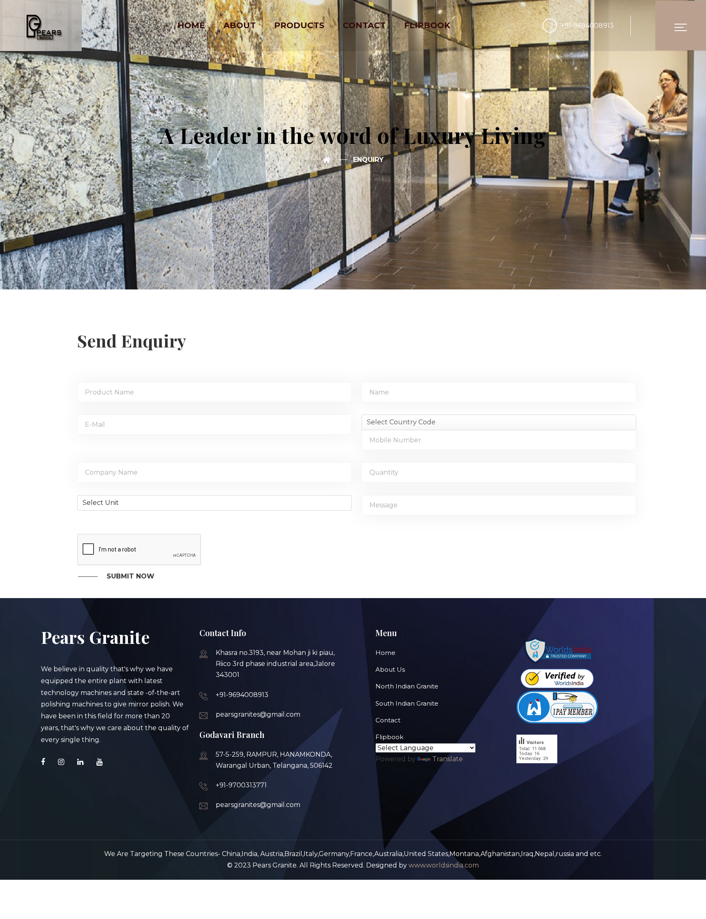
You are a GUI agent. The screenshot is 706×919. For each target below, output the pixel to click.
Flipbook (389, 737)
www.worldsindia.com (444, 865)
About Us (390, 669)
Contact (387, 720)
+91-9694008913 (587, 25)
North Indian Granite (406, 686)
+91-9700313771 (241, 785)
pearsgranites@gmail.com (258, 714)
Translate (447, 759)
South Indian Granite (406, 703)
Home (385, 653)
